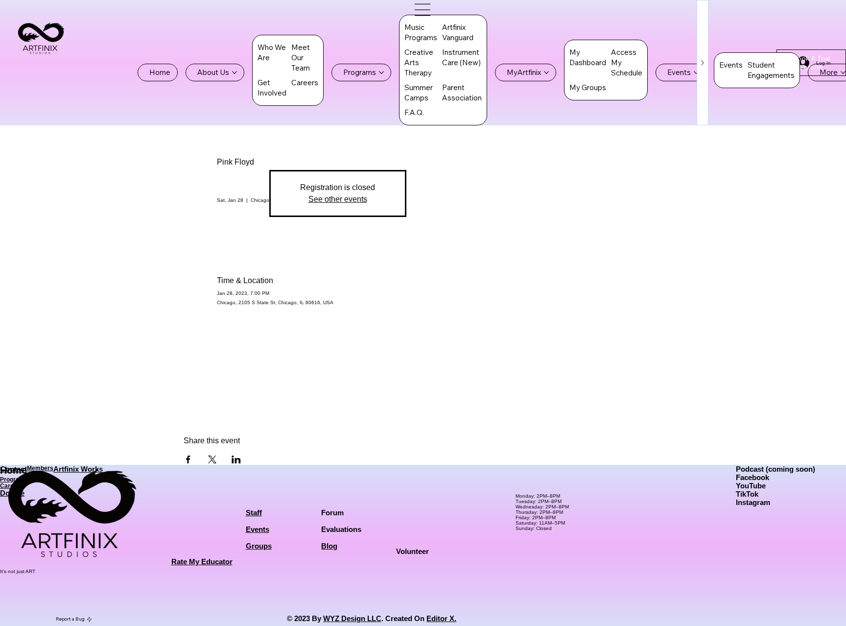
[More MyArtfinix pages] (546, 72)
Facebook (752, 477)
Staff (254, 512)
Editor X (440, 618)
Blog (329, 546)
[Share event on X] (212, 459)
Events (257, 529)
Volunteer (412, 551)
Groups (259, 546)
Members (40, 468)
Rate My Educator (202, 561)
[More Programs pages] (381, 72)
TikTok (747, 494)
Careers (11, 485)
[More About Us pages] (234, 72)
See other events (337, 199)
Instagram (753, 502)
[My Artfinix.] (423, 10)
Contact (13, 469)
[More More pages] (843, 72)
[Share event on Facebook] (188, 459)
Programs (14, 479)
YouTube (751, 486)
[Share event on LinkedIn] (236, 459)
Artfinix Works (78, 469)
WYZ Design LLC (352, 618)
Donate (12, 493)
